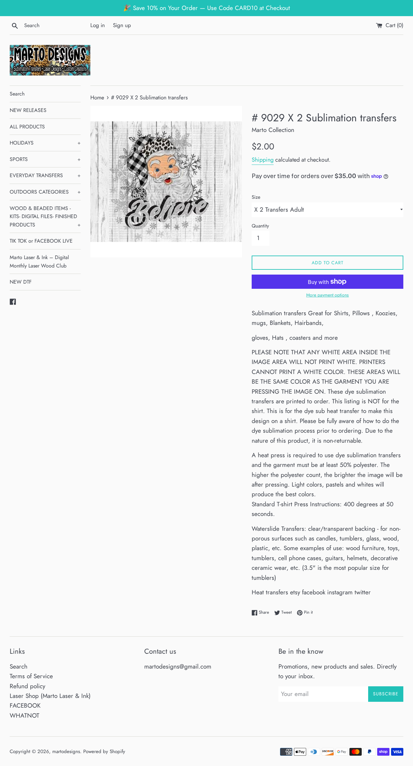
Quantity (260, 225)
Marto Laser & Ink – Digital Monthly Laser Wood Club (39, 261)
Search (17, 93)
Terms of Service (31, 676)
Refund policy (27, 686)
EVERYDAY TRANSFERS (45, 175)
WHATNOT (24, 715)
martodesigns (66, 751)
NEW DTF (21, 282)
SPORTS (45, 159)
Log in (97, 25)
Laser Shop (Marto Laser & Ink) (50, 695)
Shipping (263, 160)
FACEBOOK (25, 705)
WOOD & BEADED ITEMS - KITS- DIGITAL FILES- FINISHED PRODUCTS (45, 216)
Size (256, 197)
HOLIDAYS (45, 142)
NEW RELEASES (28, 110)
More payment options (327, 295)
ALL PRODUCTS (27, 126)
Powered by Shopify (104, 751)
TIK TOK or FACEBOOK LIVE (41, 241)
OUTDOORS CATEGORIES (45, 192)
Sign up (122, 25)
